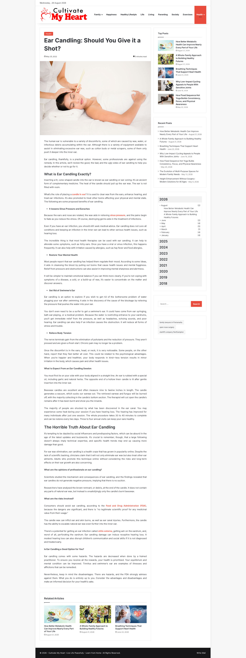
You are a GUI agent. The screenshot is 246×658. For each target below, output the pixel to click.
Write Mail (201, 653)
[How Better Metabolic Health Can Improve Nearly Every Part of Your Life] (59, 614)
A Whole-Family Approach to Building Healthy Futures (188, 58)
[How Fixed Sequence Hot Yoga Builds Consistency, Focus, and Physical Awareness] (166, 99)
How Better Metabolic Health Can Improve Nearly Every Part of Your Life (59, 629)
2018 (163, 283)
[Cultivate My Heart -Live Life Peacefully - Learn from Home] (66, 14)
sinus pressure (117, 215)
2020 (163, 271)
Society (175, 14)
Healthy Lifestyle (129, 14)
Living (151, 14)
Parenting (163, 14)
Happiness (111, 14)
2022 (163, 259)
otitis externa (105, 531)
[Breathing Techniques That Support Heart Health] (131, 614)
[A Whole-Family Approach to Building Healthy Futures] (95, 614)
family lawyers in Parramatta (171, 322)
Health (199, 14)
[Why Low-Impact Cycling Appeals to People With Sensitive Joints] (166, 85)
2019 (163, 277)
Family (97, 14)
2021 (163, 265)
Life (142, 14)
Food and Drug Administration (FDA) (126, 505)
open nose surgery (167, 327)
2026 (163, 199)
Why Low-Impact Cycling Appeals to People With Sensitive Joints (188, 84)
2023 (163, 253)
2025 (163, 241)
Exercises (187, 14)
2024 (163, 247)
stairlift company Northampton (172, 332)
